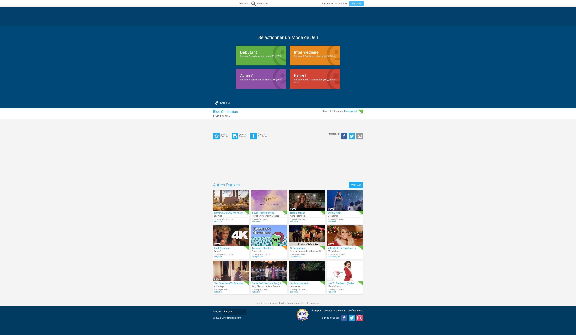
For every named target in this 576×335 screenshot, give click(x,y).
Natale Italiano (297, 212)
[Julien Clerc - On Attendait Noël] (307, 271)
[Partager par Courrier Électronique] (359, 136)
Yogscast (256, 251)
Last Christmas (222, 248)
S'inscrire (357, 3)
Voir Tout (356, 185)
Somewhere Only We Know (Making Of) (234, 212)
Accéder (339, 3)
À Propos (316, 310)
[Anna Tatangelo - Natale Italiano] (307, 200)
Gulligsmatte (257, 257)
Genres (242, 3)
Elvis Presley (221, 116)
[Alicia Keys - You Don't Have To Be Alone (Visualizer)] (231, 271)
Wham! (217, 251)
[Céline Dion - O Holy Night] (345, 200)
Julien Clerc (295, 286)
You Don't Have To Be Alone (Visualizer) (235, 283)
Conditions (339, 310)
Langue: (217, 311)
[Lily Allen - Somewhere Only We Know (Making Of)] (231, 200)
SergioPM (218, 257)
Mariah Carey (334, 251)
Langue (326, 3)
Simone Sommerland (300, 251)
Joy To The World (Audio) (341, 283)
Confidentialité (355, 310)
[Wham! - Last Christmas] (231, 235)
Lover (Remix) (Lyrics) (263, 212)
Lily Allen (218, 216)
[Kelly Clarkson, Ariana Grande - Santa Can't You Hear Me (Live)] (269, 271)
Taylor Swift (258, 216)
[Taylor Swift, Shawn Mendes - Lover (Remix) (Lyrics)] (269, 200)
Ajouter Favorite (224, 135)
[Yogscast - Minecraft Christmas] (269, 235)
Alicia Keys (219, 286)
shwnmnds (256, 221)
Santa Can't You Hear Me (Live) (268, 283)
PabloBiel (332, 221)
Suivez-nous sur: (331, 317)
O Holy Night (334, 212)
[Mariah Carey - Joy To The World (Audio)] (345, 271)
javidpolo (218, 221)
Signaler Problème (262, 135)
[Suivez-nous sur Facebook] (344, 318)
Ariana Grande (273, 286)
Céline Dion (333, 216)
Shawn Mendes (271, 216)
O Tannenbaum (297, 248)
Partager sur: (334, 134)
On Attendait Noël (299, 283)
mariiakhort (351, 111)
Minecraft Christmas (262, 248)
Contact (328, 310)
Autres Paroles (226, 185)
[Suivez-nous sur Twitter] (352, 318)
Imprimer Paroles (243, 135)
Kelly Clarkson (258, 286)
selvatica (294, 221)
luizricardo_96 (334, 257)
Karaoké (225, 102)
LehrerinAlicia (296, 257)
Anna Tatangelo (297, 216)
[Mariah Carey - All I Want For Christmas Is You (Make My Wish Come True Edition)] (345, 235)
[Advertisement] (288, 16)
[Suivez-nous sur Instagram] (359, 318)
